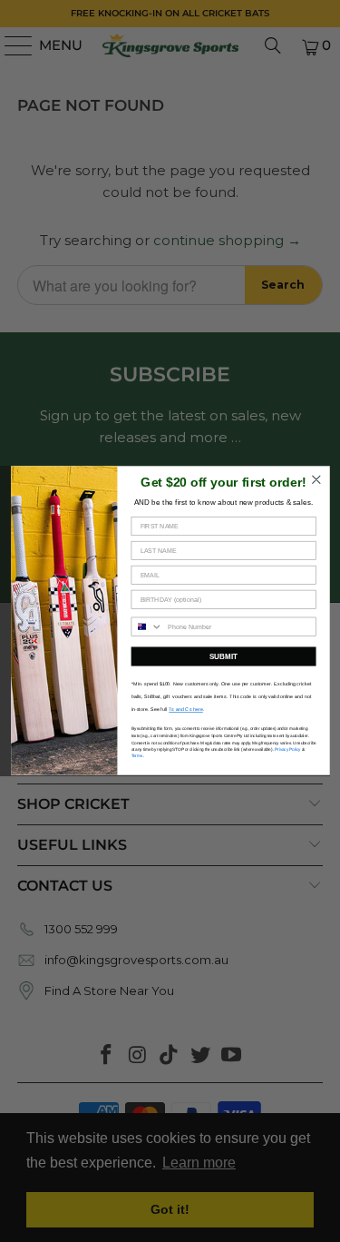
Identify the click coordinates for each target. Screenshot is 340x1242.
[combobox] (146, 627)
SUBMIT (223, 657)
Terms (136, 756)
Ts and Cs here (186, 710)
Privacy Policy (287, 749)
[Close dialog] (315, 479)
